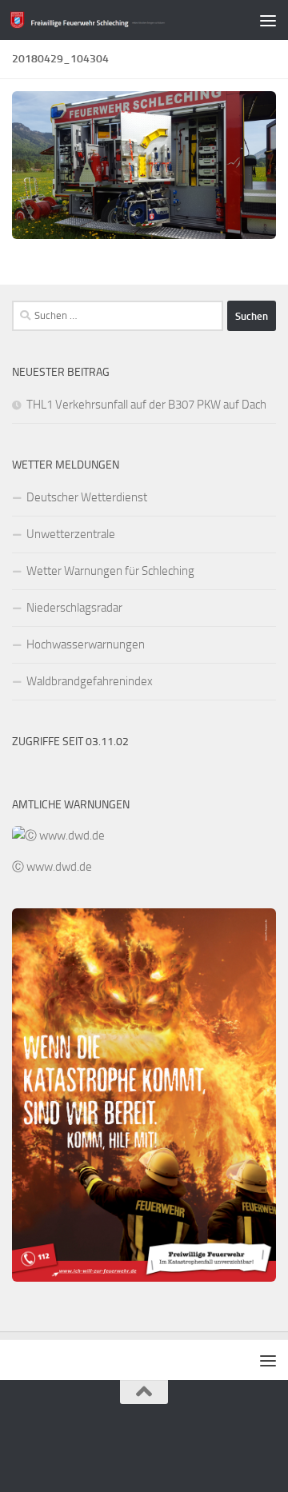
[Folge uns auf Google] (115, 1447)
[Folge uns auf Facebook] (144, 1447)
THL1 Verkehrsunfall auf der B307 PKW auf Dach (146, 404)
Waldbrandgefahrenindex (89, 681)
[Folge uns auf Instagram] (173, 1447)
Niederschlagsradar (74, 607)
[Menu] (268, 20)
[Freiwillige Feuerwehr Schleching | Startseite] (114, 19)
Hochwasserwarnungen (85, 644)
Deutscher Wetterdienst (86, 497)
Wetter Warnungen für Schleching (110, 571)
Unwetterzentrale (70, 534)
